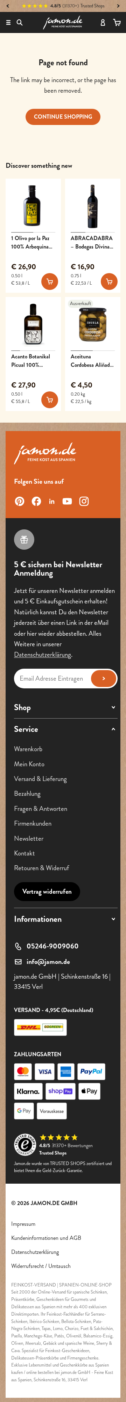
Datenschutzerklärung (42, 655)
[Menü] (8, 22)
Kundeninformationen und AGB (46, 1238)
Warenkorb (28, 749)
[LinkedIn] (52, 501)
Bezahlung (27, 794)
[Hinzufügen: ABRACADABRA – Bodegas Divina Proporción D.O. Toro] (109, 281)
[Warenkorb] (117, 22)
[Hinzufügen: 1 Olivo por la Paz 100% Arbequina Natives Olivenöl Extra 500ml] (49, 281)
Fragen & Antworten (40, 808)
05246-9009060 (53, 946)
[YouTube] (67, 501)
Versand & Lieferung (40, 778)
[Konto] (103, 22)
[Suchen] (19, 22)
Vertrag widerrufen (47, 891)
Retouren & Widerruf (41, 868)
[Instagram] (84, 501)
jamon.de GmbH (54, 1203)
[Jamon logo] (62, 22)
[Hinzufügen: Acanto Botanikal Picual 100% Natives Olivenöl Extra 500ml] (49, 399)
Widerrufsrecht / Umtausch (41, 1266)
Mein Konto (29, 764)
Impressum (23, 1224)
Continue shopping (63, 117)
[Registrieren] (103, 678)
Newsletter (28, 838)
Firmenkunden (32, 823)
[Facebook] (36, 501)
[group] (33, 206)
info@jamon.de (48, 962)
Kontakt (24, 853)
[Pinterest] (19, 501)
